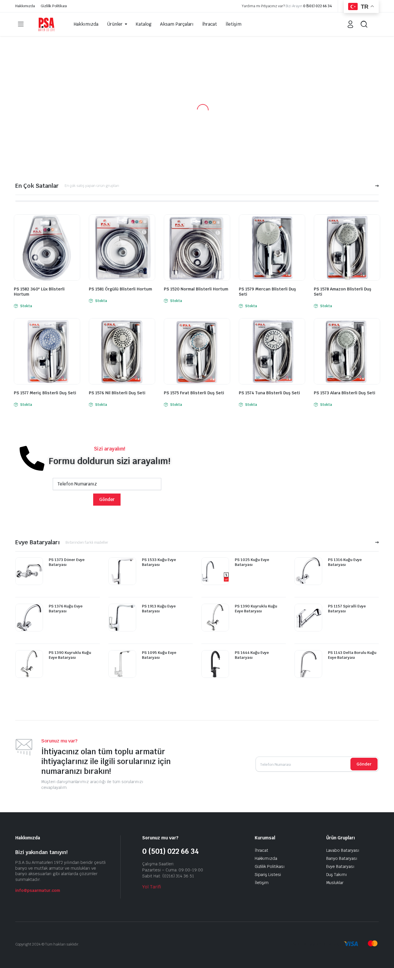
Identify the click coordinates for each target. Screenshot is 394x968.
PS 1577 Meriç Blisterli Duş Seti (45, 392)
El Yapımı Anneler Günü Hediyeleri (315, 944)
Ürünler (115, 24)
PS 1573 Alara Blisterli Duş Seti (344, 392)
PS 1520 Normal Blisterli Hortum (196, 289)
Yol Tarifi (151, 887)
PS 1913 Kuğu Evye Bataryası (159, 609)
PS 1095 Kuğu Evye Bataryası (159, 655)
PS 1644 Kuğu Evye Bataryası (252, 655)
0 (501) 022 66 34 (317, 6)
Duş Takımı (336, 874)
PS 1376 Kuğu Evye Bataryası (65, 609)
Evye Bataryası (340, 866)
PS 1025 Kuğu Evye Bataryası (252, 562)
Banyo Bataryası (342, 858)
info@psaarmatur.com (37, 890)
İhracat (209, 24)
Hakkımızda (25, 6)
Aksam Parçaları (177, 24)
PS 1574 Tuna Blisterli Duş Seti (269, 392)
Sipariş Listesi (268, 874)
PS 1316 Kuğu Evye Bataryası (345, 562)
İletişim (234, 24)
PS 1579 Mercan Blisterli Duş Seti (267, 291)
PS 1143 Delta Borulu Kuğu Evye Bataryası (352, 655)
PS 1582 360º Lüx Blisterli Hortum (39, 291)
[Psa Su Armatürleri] (46, 24)
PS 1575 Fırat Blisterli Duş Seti (194, 392)
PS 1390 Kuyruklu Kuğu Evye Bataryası (70, 655)
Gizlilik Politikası (54, 6)
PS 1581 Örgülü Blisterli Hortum (120, 289)
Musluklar (335, 882)
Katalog (143, 24)
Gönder (364, 764)
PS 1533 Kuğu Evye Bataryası (159, 562)
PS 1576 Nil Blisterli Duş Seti (117, 392)
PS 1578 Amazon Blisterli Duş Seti (342, 291)
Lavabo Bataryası (343, 850)
